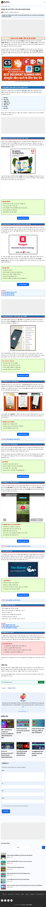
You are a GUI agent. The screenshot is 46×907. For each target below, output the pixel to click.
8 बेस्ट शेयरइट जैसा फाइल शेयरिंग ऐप (13, 439)
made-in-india (11, 688)
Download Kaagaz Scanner (23, 285)
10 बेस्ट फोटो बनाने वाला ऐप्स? (9, 295)
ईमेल (3, 790)
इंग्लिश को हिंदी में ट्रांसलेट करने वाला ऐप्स (11, 626)
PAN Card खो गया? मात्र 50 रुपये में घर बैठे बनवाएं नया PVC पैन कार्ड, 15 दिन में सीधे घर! (25, 885)
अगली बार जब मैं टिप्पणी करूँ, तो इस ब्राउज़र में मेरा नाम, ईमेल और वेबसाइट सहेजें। (15, 805)
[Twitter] (5, 900)
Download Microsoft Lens (22, 435)
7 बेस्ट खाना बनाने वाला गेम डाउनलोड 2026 (15, 867)
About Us (5, 894)
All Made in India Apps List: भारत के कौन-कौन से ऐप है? (18, 546)
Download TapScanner (23, 541)
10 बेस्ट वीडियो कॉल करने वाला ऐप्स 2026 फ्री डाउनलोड (18, 879)
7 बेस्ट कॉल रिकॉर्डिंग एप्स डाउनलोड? (10, 627)
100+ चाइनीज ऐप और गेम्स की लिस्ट (13, 600)
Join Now (41, 682)
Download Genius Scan (23, 476)
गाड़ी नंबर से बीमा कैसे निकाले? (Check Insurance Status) (19, 861)
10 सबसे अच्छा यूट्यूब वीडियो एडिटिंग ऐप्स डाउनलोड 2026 (22, 753)
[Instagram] (8, 900)
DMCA (22, 894)
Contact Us (17, 894)
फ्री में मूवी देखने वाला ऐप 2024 (9, 624)
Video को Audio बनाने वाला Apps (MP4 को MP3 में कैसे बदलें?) (38, 730)
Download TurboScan (23, 595)
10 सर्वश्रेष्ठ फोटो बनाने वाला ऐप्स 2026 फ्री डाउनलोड (37, 753)
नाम (3, 783)
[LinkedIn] (11, 900)
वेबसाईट (3, 798)
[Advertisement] (23, 27)
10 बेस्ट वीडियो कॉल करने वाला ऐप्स (10, 292)
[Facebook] (2, 900)
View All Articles (22, 711)
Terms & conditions (40, 894)
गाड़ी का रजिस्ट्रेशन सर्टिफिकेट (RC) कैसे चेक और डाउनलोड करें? (19, 855)
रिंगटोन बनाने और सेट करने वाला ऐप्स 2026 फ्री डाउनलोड (23, 730)
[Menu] (44, 2)
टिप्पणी (3, 770)
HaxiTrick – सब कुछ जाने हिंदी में (27, 904)
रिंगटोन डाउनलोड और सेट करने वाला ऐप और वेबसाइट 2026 (18, 873)
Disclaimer (32, 894)
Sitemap (27, 894)
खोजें (43, 847)
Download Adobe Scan (23, 218)
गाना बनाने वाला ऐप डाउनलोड (8, 293)
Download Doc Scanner (23, 375)
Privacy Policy (11, 894)
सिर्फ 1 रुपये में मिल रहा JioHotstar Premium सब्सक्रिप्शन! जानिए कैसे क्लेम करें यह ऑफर (7, 734)
